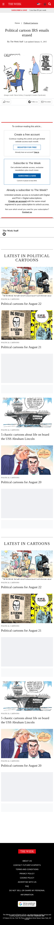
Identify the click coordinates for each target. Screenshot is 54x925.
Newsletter (47, 102)
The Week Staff (16, 41)
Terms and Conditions (27, 869)
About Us (27, 861)
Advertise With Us (27, 882)
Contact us (27, 212)
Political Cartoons (31, 23)
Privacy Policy (27, 874)
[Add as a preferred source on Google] (27, 904)
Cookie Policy (27, 878)
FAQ (27, 886)
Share (8, 102)
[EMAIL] (5, 234)
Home (17, 23)
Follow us (34, 102)
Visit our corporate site (35, 916)
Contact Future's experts (27, 865)
